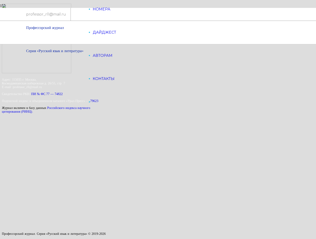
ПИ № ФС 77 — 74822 (47, 94)
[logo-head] (45, 32)
